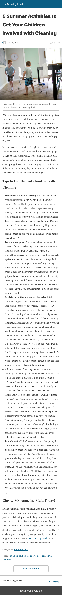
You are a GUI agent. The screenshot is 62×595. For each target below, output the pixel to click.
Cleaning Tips (21, 549)
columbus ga (14, 555)
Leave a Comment (31, 568)
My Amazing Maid (38, 538)
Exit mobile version (31, 590)
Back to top (54, 582)
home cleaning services (33, 555)
